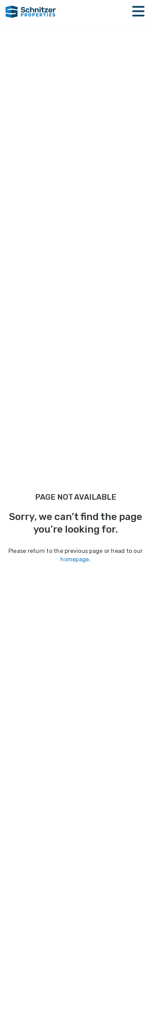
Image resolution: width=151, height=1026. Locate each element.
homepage (74, 559)
